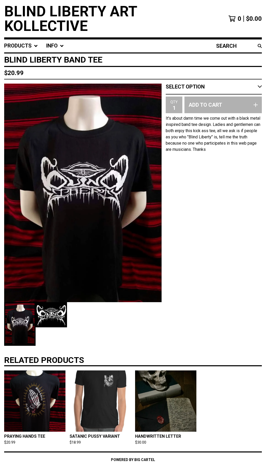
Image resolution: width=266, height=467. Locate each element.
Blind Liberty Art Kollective (70, 18)
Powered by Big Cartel (133, 460)
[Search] (260, 45)
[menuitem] (21, 45)
